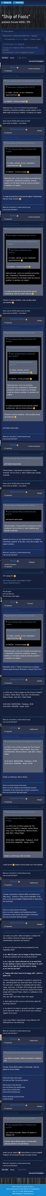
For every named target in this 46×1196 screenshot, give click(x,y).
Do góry (5, 1169)
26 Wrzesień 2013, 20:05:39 (11, 223)
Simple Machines (28, 1191)
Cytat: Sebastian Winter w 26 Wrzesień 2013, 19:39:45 (23, 81)
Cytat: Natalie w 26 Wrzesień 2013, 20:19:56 (20, 505)
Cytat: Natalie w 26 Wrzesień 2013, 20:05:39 (20, 333)
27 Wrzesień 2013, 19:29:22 (11, 736)
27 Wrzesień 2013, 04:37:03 (11, 571)
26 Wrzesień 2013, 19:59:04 (11, 137)
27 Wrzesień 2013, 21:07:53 (11, 889)
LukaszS (13, 728)
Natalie (13, 67)
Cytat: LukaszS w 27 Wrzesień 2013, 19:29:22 (21, 812)
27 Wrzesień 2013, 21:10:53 (11, 931)
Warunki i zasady (22, 1186)
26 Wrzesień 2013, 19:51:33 (11, 75)
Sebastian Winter (17, 129)
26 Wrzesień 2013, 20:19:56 (11, 453)
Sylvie (25, 39)
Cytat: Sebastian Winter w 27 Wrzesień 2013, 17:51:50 (23, 742)
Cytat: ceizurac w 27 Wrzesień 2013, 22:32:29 (20, 1119)
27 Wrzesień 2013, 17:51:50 (11, 687)
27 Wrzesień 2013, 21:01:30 (11, 806)
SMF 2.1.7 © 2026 (18, 1191)
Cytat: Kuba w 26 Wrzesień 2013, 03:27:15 (21, 87)
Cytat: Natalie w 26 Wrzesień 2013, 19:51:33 (20, 143)
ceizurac (13, 1039)
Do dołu (5, 58)
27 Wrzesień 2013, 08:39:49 (11, 610)
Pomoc (14, 1186)
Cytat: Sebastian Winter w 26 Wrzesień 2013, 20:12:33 (23, 458)
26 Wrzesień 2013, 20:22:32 (11, 500)
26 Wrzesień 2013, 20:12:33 (11, 327)
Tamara (13, 561)
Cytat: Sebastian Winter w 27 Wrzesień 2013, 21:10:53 (23, 1053)
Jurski (12, 602)
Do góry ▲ (31, 1186)
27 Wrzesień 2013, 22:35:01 (11, 1113)
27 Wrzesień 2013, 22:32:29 (11, 1047)
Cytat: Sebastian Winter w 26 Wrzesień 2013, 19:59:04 (23, 229)
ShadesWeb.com (28, 1193)
